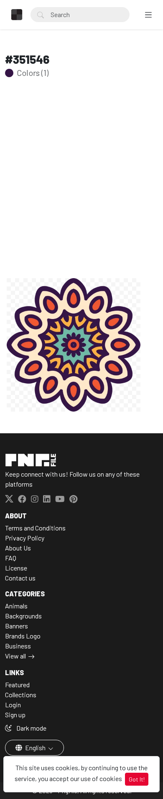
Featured (17, 684)
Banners (16, 626)
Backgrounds (23, 616)
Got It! (137, 779)
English (35, 747)
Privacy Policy (24, 538)
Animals (16, 606)
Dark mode (30, 728)
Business (18, 646)
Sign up (15, 715)
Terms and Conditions (35, 528)
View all (15, 656)
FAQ (10, 558)
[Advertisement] (81, 191)
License (16, 568)
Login (13, 705)
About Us (18, 548)
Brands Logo (23, 636)
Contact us (20, 578)
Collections (20, 694)
